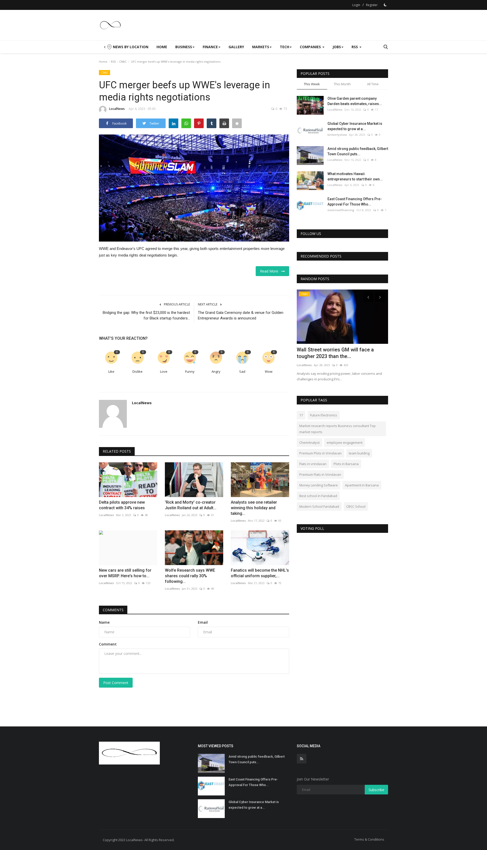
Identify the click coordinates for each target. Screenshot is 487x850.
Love (163, 371)
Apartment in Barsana (362, 485)
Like (111, 371)
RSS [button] (355, 46)
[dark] (385, 5)
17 (301, 415)
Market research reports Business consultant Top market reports (337, 428)
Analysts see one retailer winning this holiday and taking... (254, 508)
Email (203, 622)
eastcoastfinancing (340, 210)
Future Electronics (323, 415)
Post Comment (115, 682)
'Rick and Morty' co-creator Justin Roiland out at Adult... (190, 505)
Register (372, 5)
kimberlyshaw (337, 135)
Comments (113, 609)
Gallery (236, 46)
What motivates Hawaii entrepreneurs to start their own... (355, 176)
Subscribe (376, 789)
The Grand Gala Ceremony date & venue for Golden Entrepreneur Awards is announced (240, 315)
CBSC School (356, 506)
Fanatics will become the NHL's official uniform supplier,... (260, 573)
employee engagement (344, 442)
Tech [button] (284, 46)
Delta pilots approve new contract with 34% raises (122, 505)
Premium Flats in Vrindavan (320, 474)
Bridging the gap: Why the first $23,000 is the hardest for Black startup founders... (146, 315)
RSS (113, 61)
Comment (108, 644)
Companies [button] (311, 46)
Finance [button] (210, 46)
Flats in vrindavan (312, 464)
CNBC (123, 61)
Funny (190, 371)
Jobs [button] (337, 46)
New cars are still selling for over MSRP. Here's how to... (125, 573)
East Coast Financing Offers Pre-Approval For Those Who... (354, 201)
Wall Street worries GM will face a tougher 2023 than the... (335, 353)
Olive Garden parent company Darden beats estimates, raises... (354, 101)
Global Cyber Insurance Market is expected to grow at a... (354, 126)
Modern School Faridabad (319, 506)
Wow (268, 371)
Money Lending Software (318, 485)
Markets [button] (260, 46)
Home (161, 46)
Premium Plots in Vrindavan (320, 453)
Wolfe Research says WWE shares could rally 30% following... (190, 576)
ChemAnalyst (309, 442)
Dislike (137, 371)
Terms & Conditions (369, 839)
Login (356, 5)
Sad (242, 371)
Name (104, 622)
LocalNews (117, 109)
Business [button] (183, 46)
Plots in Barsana (346, 464)
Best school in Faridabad (318, 496)
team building (359, 453)
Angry (216, 371)
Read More (270, 271)
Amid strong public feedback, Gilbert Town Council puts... (357, 151)
